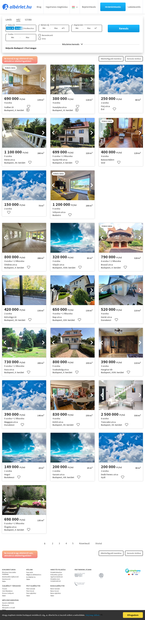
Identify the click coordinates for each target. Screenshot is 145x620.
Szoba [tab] (28, 19)
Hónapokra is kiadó (8, 608)
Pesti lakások (30, 589)
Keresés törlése (134, 58)
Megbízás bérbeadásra (33, 575)
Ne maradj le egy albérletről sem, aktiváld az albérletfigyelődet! (18, 59)
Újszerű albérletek (8, 603)
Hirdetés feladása (56, 572)
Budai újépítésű (55, 593)
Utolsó (98, 543)
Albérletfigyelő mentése (111, 58)
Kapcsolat (29, 572)
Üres (44, 38)
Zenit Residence (7, 591)
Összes (4, 589)
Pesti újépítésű (31, 593)
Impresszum (6, 579)
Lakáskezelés (134, 6)
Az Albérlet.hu (31, 577)
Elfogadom (132, 615)
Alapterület (78, 25)
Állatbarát (5, 605)
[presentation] (5, 79)
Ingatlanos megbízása (57, 6)
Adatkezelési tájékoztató (10, 577)
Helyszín (11, 25)
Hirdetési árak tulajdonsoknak (55, 580)
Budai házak (54, 591)
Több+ (4, 581)
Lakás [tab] (9, 19)
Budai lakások (55, 589)
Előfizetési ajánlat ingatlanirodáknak (56, 576)
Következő (84, 543)
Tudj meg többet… (93, 615)
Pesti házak (30, 591)
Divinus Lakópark (8, 593)
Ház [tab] (18, 19)
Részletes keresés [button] (71, 44)
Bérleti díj (45, 25)
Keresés (123, 28)
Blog (39, 6)
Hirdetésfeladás (113, 6)
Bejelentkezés (89, 6)
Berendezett (47, 35)
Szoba (10, 34)
